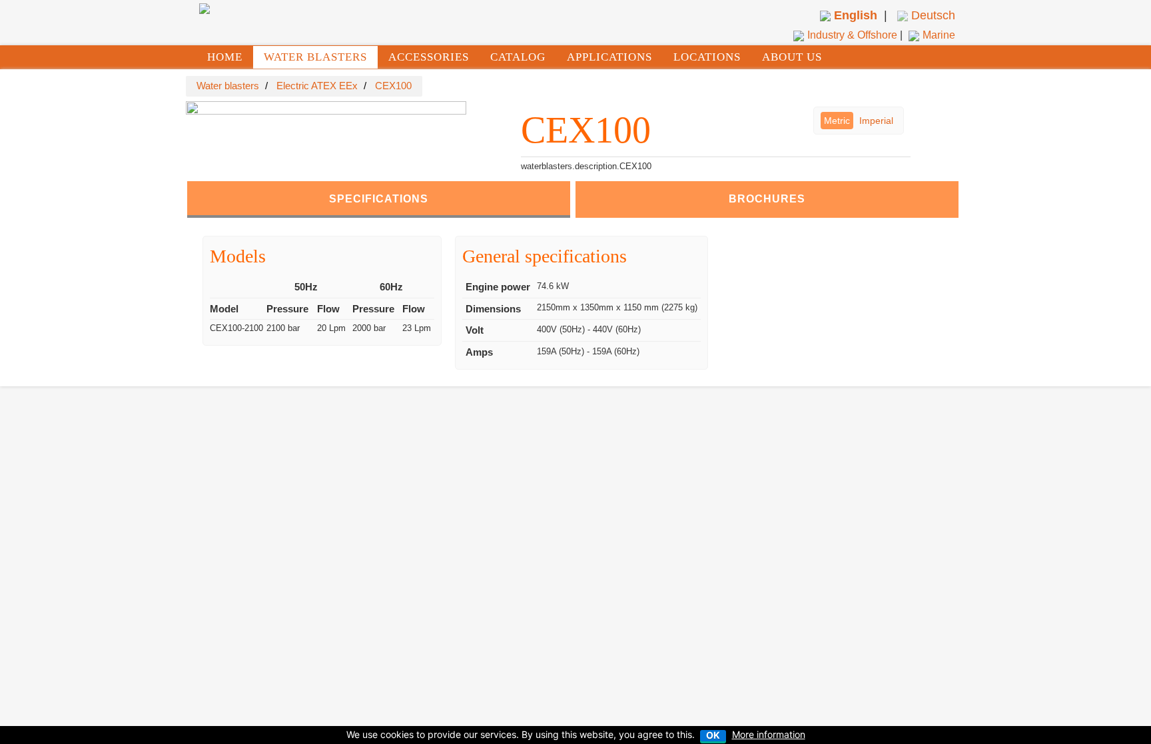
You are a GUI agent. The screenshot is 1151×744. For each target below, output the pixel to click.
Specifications (378, 198)
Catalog (518, 57)
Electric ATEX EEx (317, 86)
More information (768, 734)
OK (713, 735)
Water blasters (227, 86)
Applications (609, 57)
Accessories (428, 57)
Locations (707, 57)
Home (224, 57)
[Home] (204, 8)
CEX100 (393, 86)
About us (792, 57)
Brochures (767, 198)
